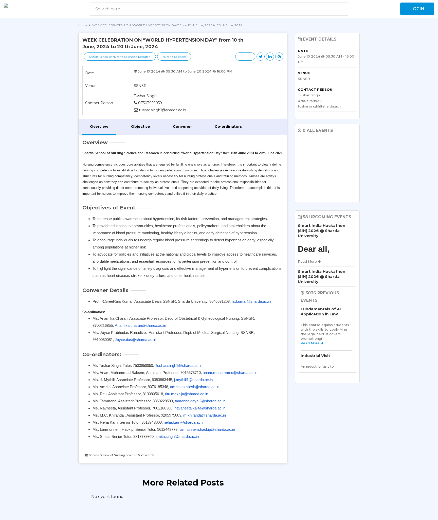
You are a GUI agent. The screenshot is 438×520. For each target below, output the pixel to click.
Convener (182, 126)
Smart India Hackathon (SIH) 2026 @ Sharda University (321, 230)
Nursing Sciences (174, 57)
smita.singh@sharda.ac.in (177, 436)
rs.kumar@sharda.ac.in (251, 301)
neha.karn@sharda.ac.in (184, 422)
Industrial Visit (315, 355)
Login (417, 8)
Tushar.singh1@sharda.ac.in (178, 365)
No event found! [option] (107, 496)
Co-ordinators (228, 126)
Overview (99, 126)
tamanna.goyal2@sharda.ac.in (200, 401)
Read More (311, 343)
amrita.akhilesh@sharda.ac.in (194, 387)
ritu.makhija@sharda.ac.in (186, 394)
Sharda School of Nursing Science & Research (120, 57)
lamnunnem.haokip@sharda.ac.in (207, 429)
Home (82, 25)
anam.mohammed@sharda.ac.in (230, 372)
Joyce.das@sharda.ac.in (135, 339)
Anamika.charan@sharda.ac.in (140, 325)
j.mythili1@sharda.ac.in (193, 380)
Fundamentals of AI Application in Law (321, 311)
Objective (140, 126)
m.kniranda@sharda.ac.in (204, 415)
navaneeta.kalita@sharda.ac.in (199, 408)
